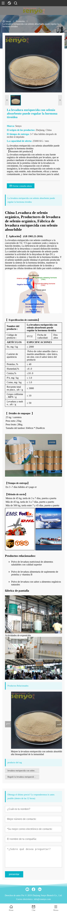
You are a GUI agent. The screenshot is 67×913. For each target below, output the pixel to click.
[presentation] (8, 724)
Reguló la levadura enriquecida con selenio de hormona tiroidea (23, 777)
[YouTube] (27, 889)
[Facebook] (33, 889)
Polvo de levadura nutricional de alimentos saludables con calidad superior (32, 563)
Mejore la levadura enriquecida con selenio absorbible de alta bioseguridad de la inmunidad (33, 753)
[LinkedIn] (40, 889)
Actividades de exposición (18, 635)
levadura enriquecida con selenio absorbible (23, 770)
